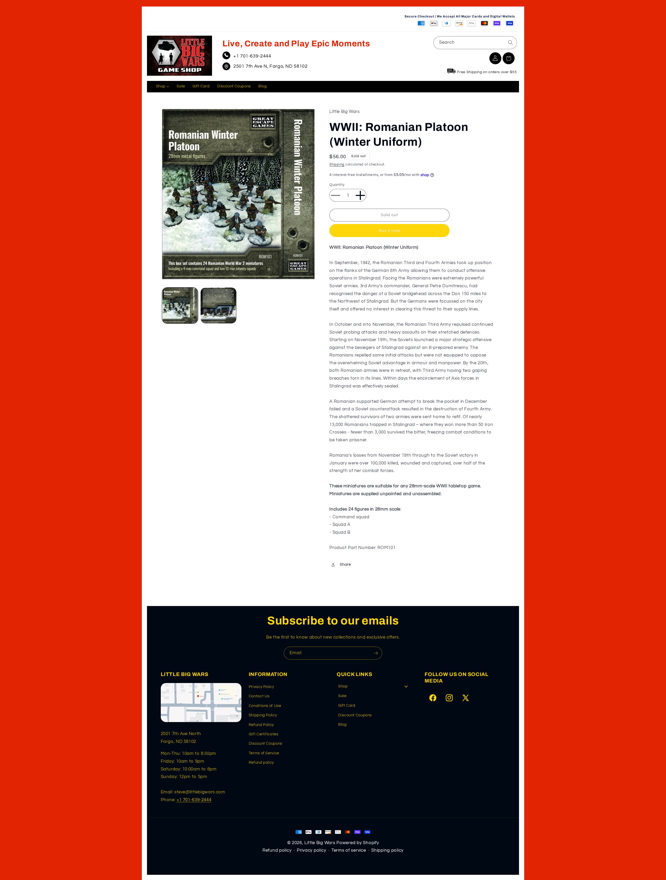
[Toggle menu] (406, 686)
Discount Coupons (265, 743)
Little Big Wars (319, 842)
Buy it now (389, 230)
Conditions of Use (265, 706)
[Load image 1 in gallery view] (180, 305)
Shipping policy (387, 850)
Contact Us (259, 696)
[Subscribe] (376, 653)
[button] (509, 58)
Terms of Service (264, 753)
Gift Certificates (263, 734)
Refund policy (261, 762)
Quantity (336, 185)
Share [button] (345, 564)
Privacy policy (311, 850)
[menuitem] (162, 86)
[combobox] (475, 42)
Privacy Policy (261, 687)
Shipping (336, 164)
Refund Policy (261, 725)
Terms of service (348, 850)
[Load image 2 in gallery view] (218, 305)
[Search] (510, 42)
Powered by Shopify (357, 842)
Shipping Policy (263, 715)
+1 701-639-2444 (252, 56)
